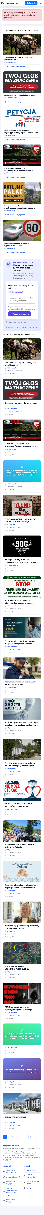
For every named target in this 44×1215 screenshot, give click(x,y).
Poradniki (7, 1166)
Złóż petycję (31, 3)
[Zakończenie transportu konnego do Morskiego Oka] (22, 51)
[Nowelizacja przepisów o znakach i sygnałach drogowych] (22, 237)
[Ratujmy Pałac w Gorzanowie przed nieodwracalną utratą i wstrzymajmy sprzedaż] (22, 199)
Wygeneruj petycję (21, 314)
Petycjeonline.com (10, 3)
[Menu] (40, 3)
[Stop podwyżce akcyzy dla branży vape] (22, 87)
